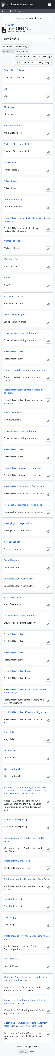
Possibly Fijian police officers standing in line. (25, 712)
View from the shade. (14, 296)
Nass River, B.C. (11, 958)
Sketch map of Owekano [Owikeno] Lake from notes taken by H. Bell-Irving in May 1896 (25, 1024)
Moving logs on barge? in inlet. (18, 523)
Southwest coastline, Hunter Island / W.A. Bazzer (27, 879)
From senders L (11, 162)
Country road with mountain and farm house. (26, 370)
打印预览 (9, 46)
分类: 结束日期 (21, 56)
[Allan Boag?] (10, 917)
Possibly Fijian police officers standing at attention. (23, 391)
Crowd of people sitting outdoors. (20, 333)
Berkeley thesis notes (14, 899)
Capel (6, 88)
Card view (9, 51)
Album (7, 277)
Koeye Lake (9, 732)
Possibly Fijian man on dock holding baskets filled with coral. (27, 219)
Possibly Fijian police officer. (17, 671)
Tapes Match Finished (14, 70)
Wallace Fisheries (12, 240)
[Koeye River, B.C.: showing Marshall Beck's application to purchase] (24, 1001)
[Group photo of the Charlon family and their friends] (25, 839)
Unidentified (10, 750)
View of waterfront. (13, 412)
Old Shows (9, 107)
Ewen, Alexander (12, 560)
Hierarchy (23, 46)
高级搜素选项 (11, 38)
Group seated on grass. (15, 314)
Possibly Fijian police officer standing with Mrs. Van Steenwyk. (26, 691)
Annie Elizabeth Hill (13, 125)
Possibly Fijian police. (14, 351)
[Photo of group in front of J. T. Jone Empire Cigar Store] (27, 937)
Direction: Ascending (41, 56)
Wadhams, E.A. (11, 259)
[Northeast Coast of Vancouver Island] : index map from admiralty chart (25, 979)
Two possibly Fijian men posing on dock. (23, 504)
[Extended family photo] (15, 819)
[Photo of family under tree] (17, 860)
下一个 (32, 1051)
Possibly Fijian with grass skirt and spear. (23, 468)
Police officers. (11, 181)
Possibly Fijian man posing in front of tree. (24, 486)
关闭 (12, 24)
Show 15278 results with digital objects (35, 62)
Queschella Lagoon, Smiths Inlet (19, 578)
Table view (23, 51)
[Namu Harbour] (12, 769)
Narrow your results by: (27, 18)
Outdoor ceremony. (13, 199)
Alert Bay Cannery (12, 541)
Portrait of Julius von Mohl (16, 144)
